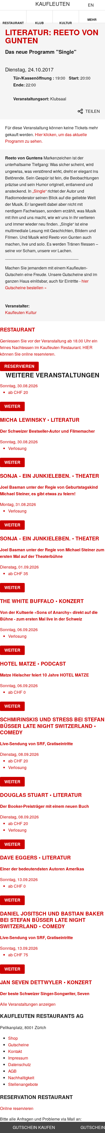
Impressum (18, 1058)
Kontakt (15, 1051)
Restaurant (13, 22)
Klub (39, 22)
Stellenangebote (23, 1084)
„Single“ (39, 191)
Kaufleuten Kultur (20, 312)
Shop (13, 1038)
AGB (12, 1071)
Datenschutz (19, 1064)
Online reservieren (16, 1108)
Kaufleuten (52, 3)
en (91, 5)
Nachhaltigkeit (21, 1078)
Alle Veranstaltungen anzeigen (28, 1004)
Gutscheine (18, 1045)
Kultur (65, 22)
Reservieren (19, 366)
